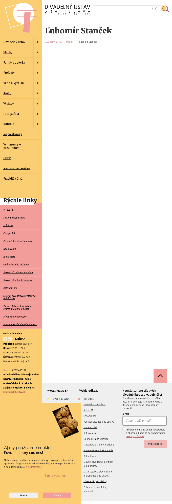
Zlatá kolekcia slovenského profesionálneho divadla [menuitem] (17, 307)
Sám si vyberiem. (56, 476)
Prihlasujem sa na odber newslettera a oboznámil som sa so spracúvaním (145, 433)
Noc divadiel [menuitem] (9, 249)
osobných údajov (135, 436)
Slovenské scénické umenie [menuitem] (17, 280)
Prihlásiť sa (155, 444)
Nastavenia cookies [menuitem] (16, 168)
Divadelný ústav (53, 41)
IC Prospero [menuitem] (9, 256)
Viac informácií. (34, 466)
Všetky (57, 495)
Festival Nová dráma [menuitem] (14, 217)
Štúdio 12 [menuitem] (8, 225)
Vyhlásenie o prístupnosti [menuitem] (12, 146)
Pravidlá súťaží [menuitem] (13, 178)
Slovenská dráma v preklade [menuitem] (18, 272)
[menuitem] (21, 42)
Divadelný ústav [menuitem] (61, 398)
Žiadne (24, 495)
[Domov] (69, 9)
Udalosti (70, 41)
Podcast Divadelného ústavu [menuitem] (18, 241)
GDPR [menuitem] (7, 158)
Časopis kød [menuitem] (9, 233)
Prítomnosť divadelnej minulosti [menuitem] (20, 324)
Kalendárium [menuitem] (10, 288)
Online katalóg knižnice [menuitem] (16, 264)
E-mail (126, 413)
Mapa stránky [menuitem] (12, 134)
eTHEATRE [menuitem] (8, 209)
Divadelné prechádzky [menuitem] (15, 316)
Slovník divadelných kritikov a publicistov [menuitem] (19, 297)
